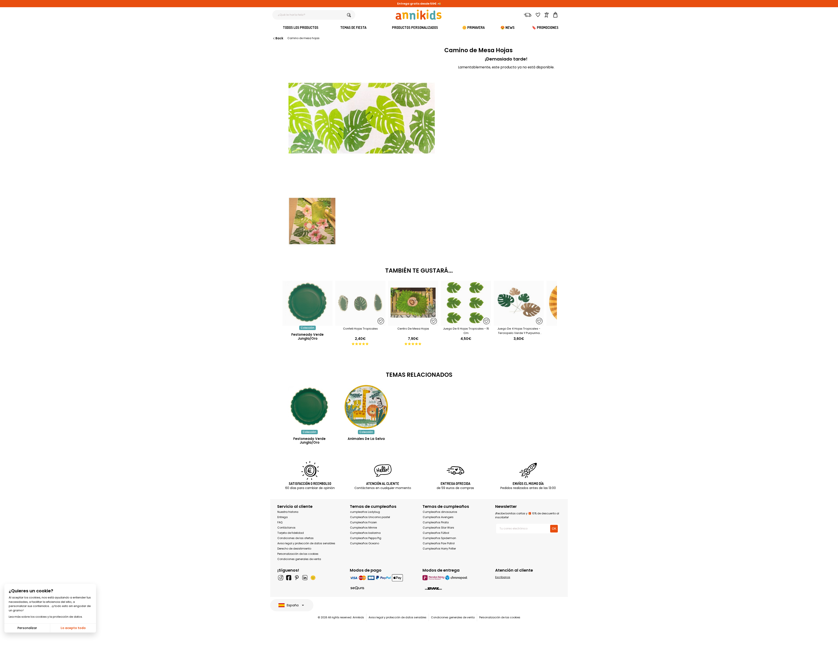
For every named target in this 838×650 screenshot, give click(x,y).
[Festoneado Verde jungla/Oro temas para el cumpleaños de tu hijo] (309, 407)
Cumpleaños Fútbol (436, 533)
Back (279, 38)
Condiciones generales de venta (299, 559)
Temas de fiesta (353, 27)
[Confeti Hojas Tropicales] (360, 323)
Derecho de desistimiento (294, 548)
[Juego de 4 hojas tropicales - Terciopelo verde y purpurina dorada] (519, 323)
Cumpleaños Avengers (438, 517)
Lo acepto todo (73, 628)
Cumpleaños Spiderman (439, 538)
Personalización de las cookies (297, 554)
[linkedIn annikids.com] (304, 577)
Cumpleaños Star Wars (438, 527)
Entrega (282, 517)
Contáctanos (286, 527)
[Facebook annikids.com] (288, 577)
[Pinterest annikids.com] (296, 577)
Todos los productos (300, 27)
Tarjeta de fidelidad (290, 533)
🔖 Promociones (545, 27)
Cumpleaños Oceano (364, 543)
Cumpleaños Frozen (363, 522)
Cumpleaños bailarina (365, 533)
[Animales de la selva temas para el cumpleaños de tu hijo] (366, 407)
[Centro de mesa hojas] (413, 323)
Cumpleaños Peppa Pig (365, 538)
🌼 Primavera (473, 27)
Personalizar (27, 628)
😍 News (507, 27)
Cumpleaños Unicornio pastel (370, 517)
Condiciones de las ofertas (295, 538)
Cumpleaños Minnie (363, 527)
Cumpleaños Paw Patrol (439, 543)
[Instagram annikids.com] (280, 577)
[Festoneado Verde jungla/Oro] (307, 323)
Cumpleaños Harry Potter (439, 548)
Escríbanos (502, 577)
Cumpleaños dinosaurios (440, 512)
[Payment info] (383, 578)
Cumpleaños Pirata (436, 522)
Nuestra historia (287, 512)
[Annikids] (418, 15)
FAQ (279, 522)
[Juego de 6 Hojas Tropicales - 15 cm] (466, 323)
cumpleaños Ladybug (365, 512)
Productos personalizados (415, 27)
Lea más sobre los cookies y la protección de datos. (46, 617)
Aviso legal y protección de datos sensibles (306, 543)
